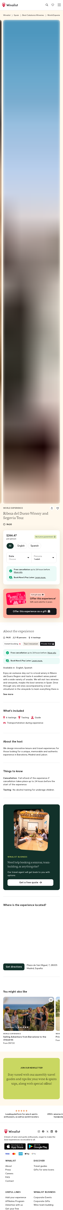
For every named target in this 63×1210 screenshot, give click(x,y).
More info (18, 572)
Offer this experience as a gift (29, 610)
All (10, 545)
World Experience (13, 508)
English (20, 545)
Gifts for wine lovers (44, 1167)
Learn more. (40, 577)
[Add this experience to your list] (58, 508)
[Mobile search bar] (47, 4)
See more (8, 693)
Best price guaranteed (44, 537)
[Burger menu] (59, 4)
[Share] (52, 508)
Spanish (33, 545)
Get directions (13, 965)
